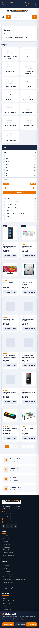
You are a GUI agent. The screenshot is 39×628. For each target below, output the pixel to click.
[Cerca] (34, 17)
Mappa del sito (7, 609)
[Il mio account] (3, 17)
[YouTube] (15, 526)
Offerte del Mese (7, 550)
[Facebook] (3, 526)
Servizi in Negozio (25, 4)
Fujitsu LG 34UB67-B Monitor (9, 282)
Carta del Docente (12, 4)
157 (24, 446)
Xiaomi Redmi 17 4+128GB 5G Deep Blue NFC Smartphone (28, 356)
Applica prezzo (20, 192)
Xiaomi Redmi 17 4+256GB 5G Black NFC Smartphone (9, 393)
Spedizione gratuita (5, 5)
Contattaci (6, 565)
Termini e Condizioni (8, 601)
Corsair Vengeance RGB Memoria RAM (29, 429)
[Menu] (3, 11)
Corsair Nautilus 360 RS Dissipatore (27, 247)
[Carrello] (8, 17)
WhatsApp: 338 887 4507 (10, 585)
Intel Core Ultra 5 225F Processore (27, 283)
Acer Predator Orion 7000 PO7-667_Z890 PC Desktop (9, 247)
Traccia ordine (6, 568)
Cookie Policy (21, 619)
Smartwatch (6, 547)
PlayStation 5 (6, 544)
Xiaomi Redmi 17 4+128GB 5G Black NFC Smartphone (28, 320)
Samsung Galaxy (7, 539)
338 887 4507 (36, 5)
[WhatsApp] (11, 526)
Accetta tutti (8, 624)
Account (30, 5)
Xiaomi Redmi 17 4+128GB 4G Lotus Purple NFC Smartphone (9, 320)
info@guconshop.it (8, 588)
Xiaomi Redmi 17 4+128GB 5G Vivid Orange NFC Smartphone (9, 356)
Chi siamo (5, 598)
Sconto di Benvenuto (8, 555)
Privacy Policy (6, 603)
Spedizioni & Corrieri (8, 577)
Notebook (5, 541)
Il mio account (6, 571)
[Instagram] (7, 526)
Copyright (5, 606)
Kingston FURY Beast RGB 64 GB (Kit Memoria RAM (10, 429)
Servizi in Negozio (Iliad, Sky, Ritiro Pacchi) (14, 579)
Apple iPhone (6, 536)
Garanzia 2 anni (19, 5)
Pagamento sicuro (8, 582)
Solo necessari (22, 624)
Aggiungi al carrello (10, 255)
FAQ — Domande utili (8, 574)
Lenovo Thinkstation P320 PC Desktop (28, 393)
